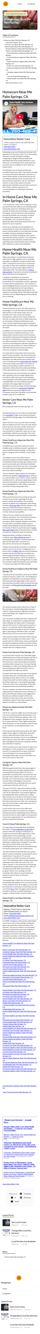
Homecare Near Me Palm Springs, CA (17, 40)
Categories (31, 4)
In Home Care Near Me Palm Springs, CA (19, 44)
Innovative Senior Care (14, 42)
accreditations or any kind (23, 829)
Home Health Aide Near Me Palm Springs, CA (19, 1037)
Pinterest (27, 1197)
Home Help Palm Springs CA (16, 14)
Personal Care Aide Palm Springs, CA (16, 967)
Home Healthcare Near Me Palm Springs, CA (21, 49)
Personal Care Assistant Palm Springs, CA (18, 977)
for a (12, 889)
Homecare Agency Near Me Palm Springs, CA (19, 1047)
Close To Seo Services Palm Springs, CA (17, 1092)
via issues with (14, 505)
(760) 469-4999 (9, 147)
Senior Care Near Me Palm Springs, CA (19, 51)
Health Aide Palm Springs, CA (13, 1009)
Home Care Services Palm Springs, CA (20, 66)
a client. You (17, 551)
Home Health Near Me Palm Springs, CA (19, 47)
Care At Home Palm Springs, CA (18, 76)
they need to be (20, 537)
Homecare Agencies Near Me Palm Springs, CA (20, 975)
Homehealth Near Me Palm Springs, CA (17, 1064)
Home (20, 4)
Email (17, 1201)
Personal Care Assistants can (23, 585)
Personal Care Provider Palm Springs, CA (17, 1030)
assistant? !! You (12, 415)
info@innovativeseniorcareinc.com (21, 916)
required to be (23, 476)
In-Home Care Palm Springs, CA (14, 960)
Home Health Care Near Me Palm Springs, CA (19, 990)
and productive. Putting (28, 361)
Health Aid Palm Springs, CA (13, 1003)
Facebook (27, 1194)
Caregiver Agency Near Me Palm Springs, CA (19, 952)
